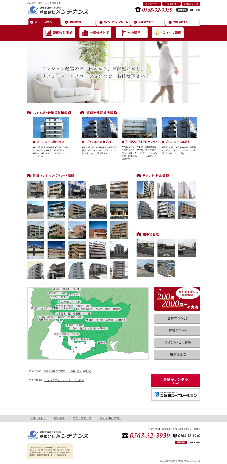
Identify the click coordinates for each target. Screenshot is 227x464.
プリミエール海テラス (50, 141)
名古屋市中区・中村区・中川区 (73, 313)
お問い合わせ (38, 418)
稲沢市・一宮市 (58, 293)
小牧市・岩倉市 (59, 297)
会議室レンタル (191, 3)
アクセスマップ (82, 418)
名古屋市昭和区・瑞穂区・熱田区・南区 (60, 317)
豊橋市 (101, 342)
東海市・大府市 (75, 325)
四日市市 (43, 319)
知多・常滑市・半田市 (66, 333)
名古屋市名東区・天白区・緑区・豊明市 (98, 308)
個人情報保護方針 (110, 418)
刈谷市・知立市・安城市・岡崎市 (88, 328)
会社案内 (171, 3)
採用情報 (59, 418)
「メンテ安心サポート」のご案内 (64, 380)
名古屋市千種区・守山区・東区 (73, 305)
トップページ (152, 3)
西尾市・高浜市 (79, 339)
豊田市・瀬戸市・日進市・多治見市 (106, 319)
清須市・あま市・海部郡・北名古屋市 (52, 308)
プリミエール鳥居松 (98, 141)
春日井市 (74, 294)
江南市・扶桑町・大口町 (66, 289)
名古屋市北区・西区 (69, 301)
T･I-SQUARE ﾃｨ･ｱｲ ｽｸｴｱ (142, 141)
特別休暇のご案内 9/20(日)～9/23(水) (67, 371)
